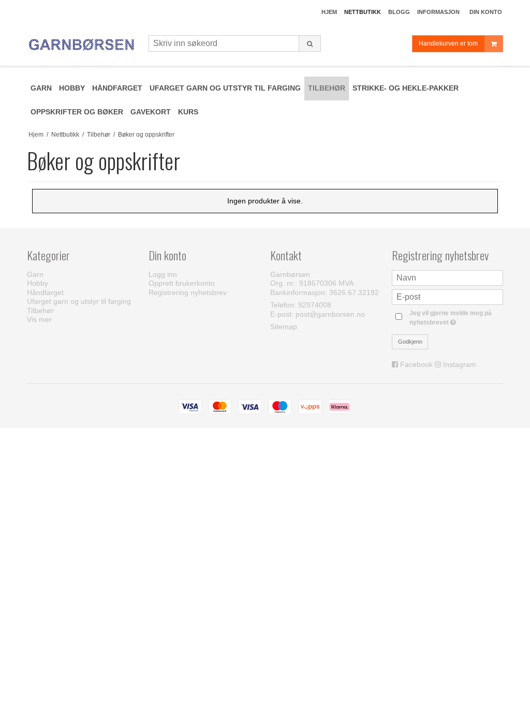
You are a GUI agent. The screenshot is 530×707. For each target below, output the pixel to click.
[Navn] (447, 277)
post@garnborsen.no (330, 314)
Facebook (416, 364)
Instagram (459, 364)
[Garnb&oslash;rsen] (82, 45)
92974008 (314, 305)
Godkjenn (410, 341)
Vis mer (39, 319)
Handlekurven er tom (448, 43)
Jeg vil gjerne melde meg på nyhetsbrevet (455, 317)
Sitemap (283, 326)
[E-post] (447, 296)
